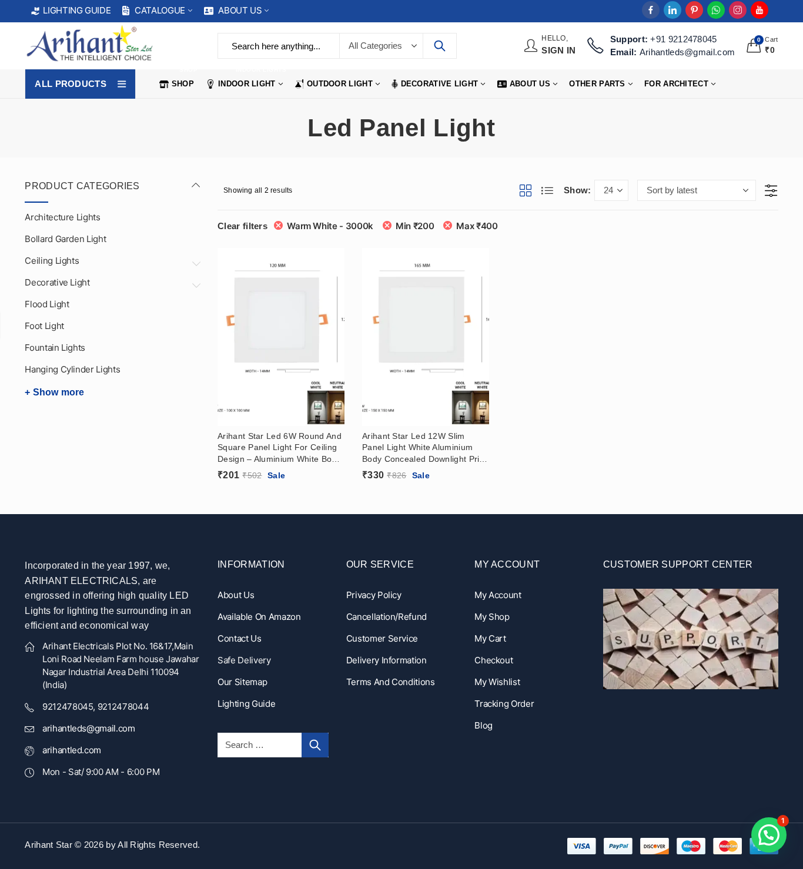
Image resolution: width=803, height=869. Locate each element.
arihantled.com (71, 750)
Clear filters (242, 226)
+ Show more (54, 392)
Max (476, 225)
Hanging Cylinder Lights (72, 369)
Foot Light (44, 325)
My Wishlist (497, 681)
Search (440, 46)
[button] (769, 835)
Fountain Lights (55, 347)
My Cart (490, 638)
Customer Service (382, 638)
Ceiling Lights (52, 260)
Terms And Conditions (390, 681)
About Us (236, 594)
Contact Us (240, 638)
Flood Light (47, 304)
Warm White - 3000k (330, 225)
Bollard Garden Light (65, 238)
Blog (483, 725)
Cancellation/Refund (386, 616)
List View (548, 190)
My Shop (492, 616)
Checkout (493, 660)
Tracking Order (504, 703)
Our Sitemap (242, 681)
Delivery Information (386, 660)
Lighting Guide (246, 703)
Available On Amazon (259, 616)
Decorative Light (57, 282)
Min (415, 225)
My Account (497, 594)
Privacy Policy (374, 594)
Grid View (526, 190)
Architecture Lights (62, 217)
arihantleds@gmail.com (88, 728)
